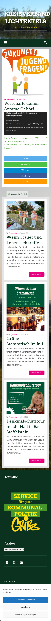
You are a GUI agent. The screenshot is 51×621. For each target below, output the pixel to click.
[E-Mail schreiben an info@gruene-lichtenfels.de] (21, 562)
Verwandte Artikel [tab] (19, 194)
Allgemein (11, 99)
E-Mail (25, 182)
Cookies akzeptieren (25, 600)
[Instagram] (14, 562)
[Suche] (45, 42)
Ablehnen (25, 607)
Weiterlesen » (36, 274)
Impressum (9, 581)
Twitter (25, 158)
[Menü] (5, 42)
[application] (25, 123)
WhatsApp (25, 164)
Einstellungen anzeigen (25, 614)
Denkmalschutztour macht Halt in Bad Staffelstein (26, 427)
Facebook (25, 176)
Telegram (25, 170)
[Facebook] (7, 562)
